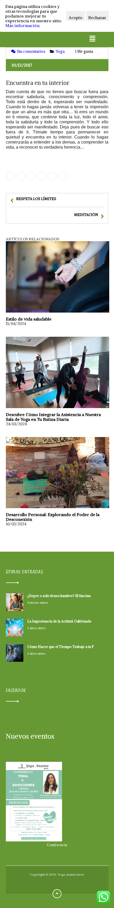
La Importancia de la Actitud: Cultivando (59, 621)
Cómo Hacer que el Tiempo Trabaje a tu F (60, 647)
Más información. (22, 25)
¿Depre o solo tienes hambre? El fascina (59, 596)
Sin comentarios (31, 51)
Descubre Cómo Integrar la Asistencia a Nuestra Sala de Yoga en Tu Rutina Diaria (53, 417)
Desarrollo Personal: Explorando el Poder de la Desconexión (52, 517)
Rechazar (97, 17)
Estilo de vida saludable (28, 319)
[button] (92, 39)
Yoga (60, 51)
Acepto (75, 17)
